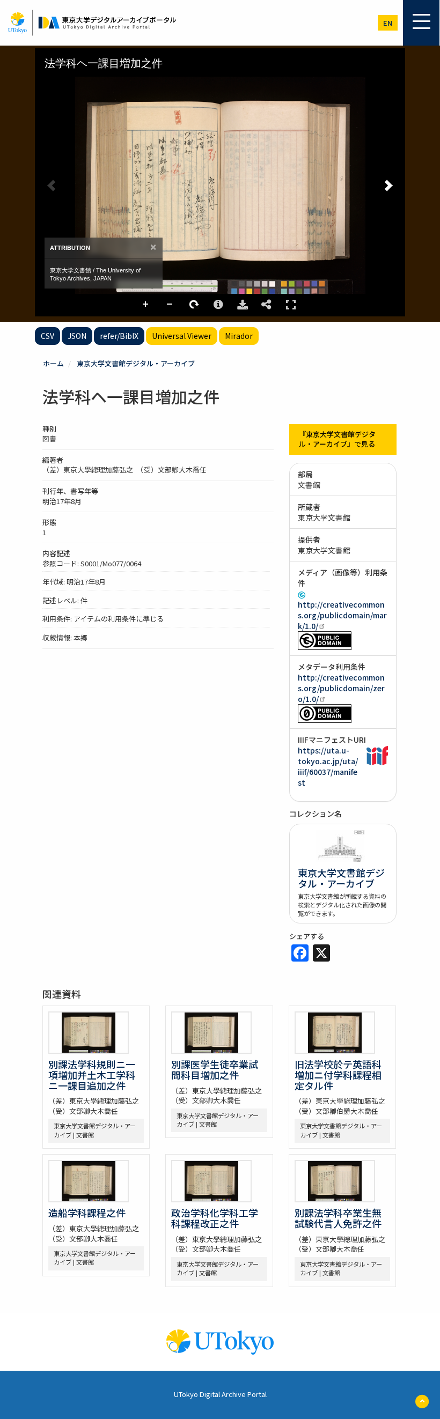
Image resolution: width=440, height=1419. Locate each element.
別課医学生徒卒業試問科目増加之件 (214, 1069)
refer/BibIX (119, 335)
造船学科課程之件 (87, 1213)
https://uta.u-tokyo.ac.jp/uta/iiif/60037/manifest (328, 766)
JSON (77, 335)
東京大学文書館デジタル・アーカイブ (136, 363)
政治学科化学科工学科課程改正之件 (214, 1218)
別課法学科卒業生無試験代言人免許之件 (338, 1218)
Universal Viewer (181, 335)
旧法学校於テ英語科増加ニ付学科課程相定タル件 (338, 1074)
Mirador (239, 335)
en (387, 23)
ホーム (53, 363)
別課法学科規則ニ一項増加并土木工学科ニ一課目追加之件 (91, 1074)
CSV (47, 335)
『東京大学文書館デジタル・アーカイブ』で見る (337, 439)
